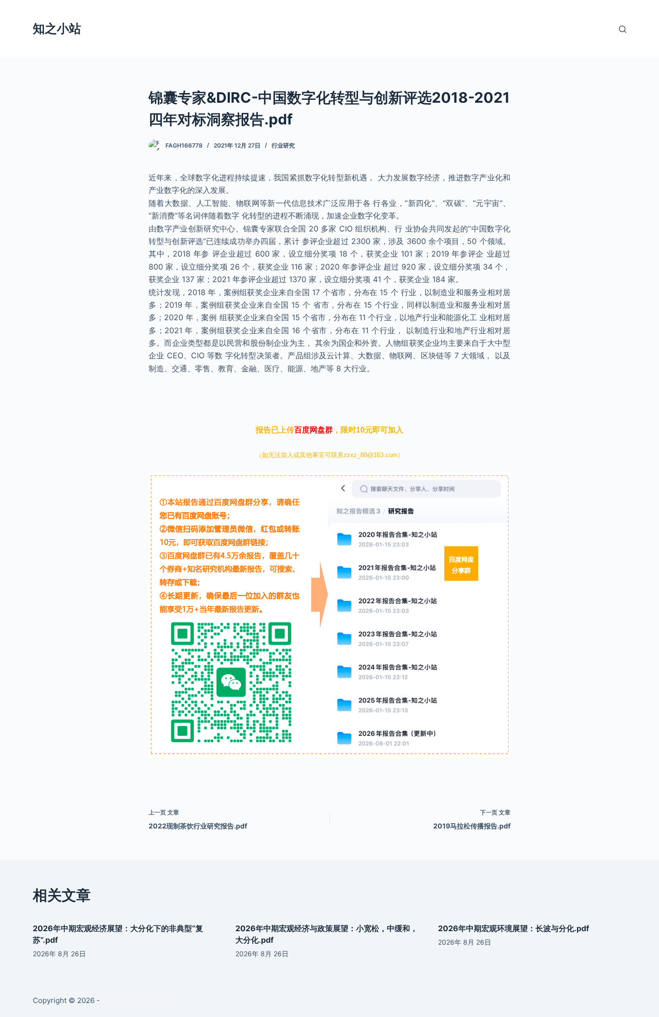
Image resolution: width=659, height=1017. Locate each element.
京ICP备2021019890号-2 (143, 1000)
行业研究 (283, 145)
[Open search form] (622, 29)
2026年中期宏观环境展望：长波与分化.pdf (513, 928)
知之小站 (57, 28)
